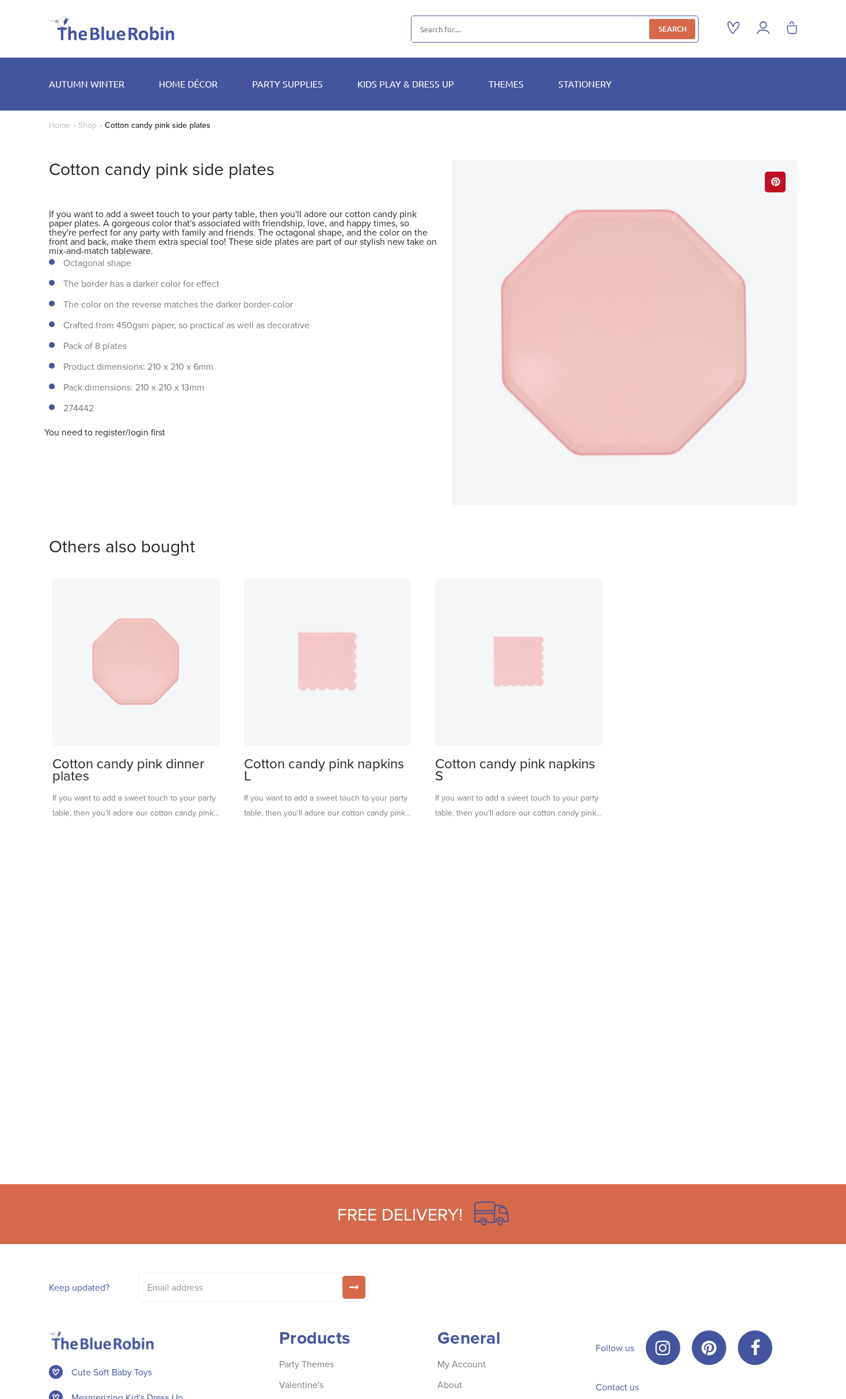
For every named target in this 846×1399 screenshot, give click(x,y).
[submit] (353, 1287)
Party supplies (287, 83)
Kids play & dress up (405, 83)
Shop (87, 125)
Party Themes (306, 1364)
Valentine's (301, 1384)
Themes (506, 83)
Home (59, 125)
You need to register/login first (104, 432)
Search (672, 29)
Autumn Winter (86, 83)
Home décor (188, 83)
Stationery (585, 83)
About (449, 1384)
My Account (461, 1364)
